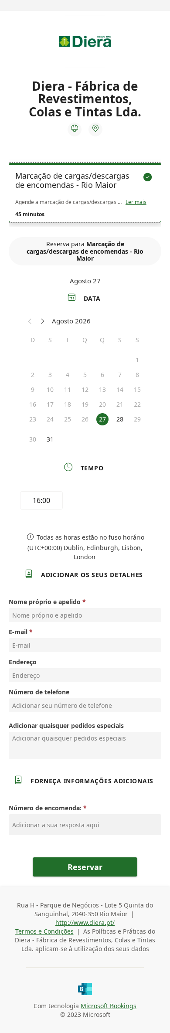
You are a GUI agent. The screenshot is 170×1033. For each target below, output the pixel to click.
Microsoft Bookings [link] (108, 1006)
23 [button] (32, 419)
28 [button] (119, 419)
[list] (85, 195)
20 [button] (102, 404)
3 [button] (50, 374)
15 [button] (137, 389)
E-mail (18, 632)
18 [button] (67, 404)
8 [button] (137, 374)
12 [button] (85, 389)
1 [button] (137, 360)
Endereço (23, 662)
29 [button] (137, 419)
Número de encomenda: (45, 808)
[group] (85, 502)
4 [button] (67, 374)
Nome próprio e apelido (45, 602)
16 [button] (32, 404)
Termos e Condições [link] (44, 931)
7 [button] (120, 374)
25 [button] (67, 419)
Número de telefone (39, 692)
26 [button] (85, 419)
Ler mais (136, 202)
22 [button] (137, 404)
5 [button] (85, 374)
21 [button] (119, 404)
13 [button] (102, 389)
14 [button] (119, 389)
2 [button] (32, 374)
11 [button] (67, 389)
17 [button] (50, 404)
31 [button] (50, 439)
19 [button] (85, 404)
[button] (30, 321)
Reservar (85, 867)
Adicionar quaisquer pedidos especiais (66, 725)
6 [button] (102, 374)
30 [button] (32, 439)
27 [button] (102, 419)
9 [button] (32, 389)
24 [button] (50, 419)
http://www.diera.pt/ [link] (85, 922)
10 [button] (50, 389)
